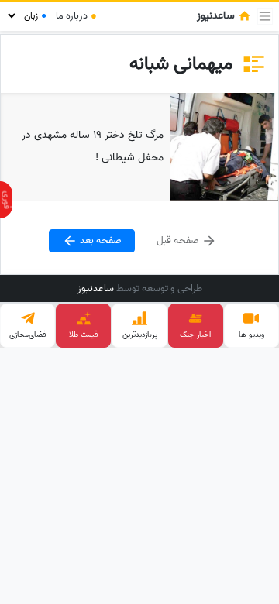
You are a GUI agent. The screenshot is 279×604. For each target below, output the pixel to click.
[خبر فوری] (6, 199)
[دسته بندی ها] (265, 16)
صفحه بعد (100, 240)
